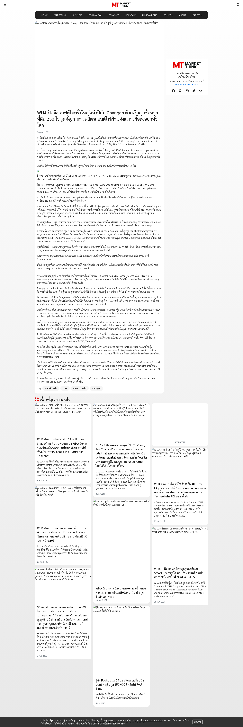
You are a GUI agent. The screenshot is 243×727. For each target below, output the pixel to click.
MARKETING (60, 15)
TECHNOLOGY (95, 15)
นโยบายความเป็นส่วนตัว (151, 720)
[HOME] (121, 4)
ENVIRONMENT (149, 15)
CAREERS (197, 15)
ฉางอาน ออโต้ (79, 388)
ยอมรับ (197, 721)
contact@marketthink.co (187, 84)
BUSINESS (77, 15)
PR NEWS (168, 15)
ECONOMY (114, 15)
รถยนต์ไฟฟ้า (51, 388)
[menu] (5, 4)
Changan (96, 388)
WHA (65, 388)
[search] (238, 4)
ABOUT (182, 15)
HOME (44, 15)
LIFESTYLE (130, 15)
